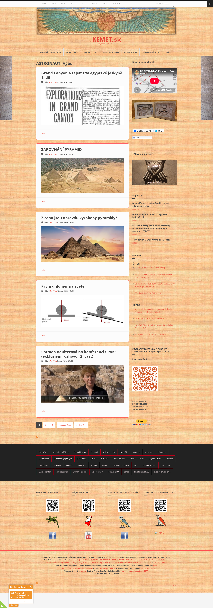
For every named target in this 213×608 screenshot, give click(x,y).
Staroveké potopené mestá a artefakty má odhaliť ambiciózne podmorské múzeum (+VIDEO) (151, 228)
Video (105, 452)
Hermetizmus (130, 52)
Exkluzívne (43, 452)
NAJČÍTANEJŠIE (65, 563)
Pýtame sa (162, 452)
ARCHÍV (74, 4)
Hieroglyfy (57, 465)
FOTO (63, 4)
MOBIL (164, 563)
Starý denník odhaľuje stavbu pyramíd (151, 334)
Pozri (142, 459)
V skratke (149, 452)
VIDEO (53, 4)
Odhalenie (81, 459)
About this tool (28, 602)
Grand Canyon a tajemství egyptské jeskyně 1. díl (81, 75)
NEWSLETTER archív (135, 563)
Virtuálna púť (119, 459)
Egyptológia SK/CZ (141, 472)
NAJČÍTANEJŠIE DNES (81, 563)
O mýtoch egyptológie (63, 459)
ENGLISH (157, 563)
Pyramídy (124, 452)
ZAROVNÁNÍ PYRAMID (61, 149)
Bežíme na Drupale (148, 568)
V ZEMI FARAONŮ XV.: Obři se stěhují (150, 268)
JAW (135, 465)
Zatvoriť (31, 587)
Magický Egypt (90, 52)
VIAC (175, 585)
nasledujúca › (65, 425)
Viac (43, 133)
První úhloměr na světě (63, 286)
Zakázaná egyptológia (50, 52)
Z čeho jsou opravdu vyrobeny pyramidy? (79, 217)
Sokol (155, 565)
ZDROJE (94, 4)
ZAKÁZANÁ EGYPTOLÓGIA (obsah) (148, 293)
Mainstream (44, 459)
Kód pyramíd (72, 52)
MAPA (84, 4)
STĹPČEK (148, 563)
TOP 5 (55, 563)
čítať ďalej (14, 605)
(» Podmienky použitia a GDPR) (137, 571)
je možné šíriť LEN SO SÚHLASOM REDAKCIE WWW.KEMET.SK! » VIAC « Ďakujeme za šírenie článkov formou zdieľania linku (124, 560)
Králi (168, 52)
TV (114, 452)
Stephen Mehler (149, 465)
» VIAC (123, 571)
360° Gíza (104, 459)
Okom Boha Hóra (111, 52)
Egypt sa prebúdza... (106, 43)
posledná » (80, 425)
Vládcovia (82, 465)
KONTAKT (116, 4)
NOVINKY (42, 4)
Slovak (137, 138)
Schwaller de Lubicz (121, 465)
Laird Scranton (45, 472)
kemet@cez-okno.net (107, 568)
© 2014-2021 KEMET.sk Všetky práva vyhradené (75, 568)
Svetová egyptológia (162, 472)
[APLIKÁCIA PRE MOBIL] (52, 505)
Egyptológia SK (80, 452)
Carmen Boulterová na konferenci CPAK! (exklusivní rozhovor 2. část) (78, 354)
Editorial (94, 452)
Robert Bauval (62, 472)
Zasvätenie (43, 465)
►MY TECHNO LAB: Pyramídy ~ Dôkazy (151, 239)
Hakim (104, 465)
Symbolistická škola (61, 452)
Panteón (69, 465)
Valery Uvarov (97, 472)
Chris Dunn (165, 465)
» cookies (83, 571)
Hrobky (94, 465)
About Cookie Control (11, 587)
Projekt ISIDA (113, 472)
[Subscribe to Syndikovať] (106, 583)
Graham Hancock (80, 472)
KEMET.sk (53, 82)
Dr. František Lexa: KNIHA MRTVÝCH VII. (151, 318)
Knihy (132, 459)
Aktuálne (136, 452)
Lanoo (126, 472)
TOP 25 (48, 563)
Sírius (93, 459)
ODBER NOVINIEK (119, 563)
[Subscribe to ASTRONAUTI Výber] (82, 437)
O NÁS (105, 4)
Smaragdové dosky (151, 52)
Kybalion (169, 459)
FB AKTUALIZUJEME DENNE (101, 563)
